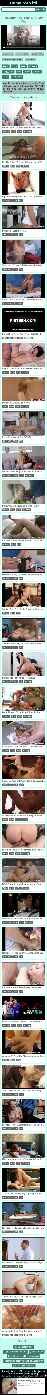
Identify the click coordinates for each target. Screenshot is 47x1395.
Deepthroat (17, 77)
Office (5, 77)
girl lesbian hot (36, 1351)
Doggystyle (8, 71)
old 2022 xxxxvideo (24, 1347)
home (5, 1371)
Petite (27, 71)
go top (35, 1374)
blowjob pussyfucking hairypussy (23, 1356)
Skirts (14, 66)
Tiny (19, 71)
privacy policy (31, 1371)
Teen (23, 66)
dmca (28, 1374)
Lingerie (37, 71)
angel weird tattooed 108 (15, 1351)
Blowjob (33, 66)
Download (30, 59)
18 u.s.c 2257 (15, 1371)
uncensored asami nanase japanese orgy (23, 1361)
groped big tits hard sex (23, 1365)
